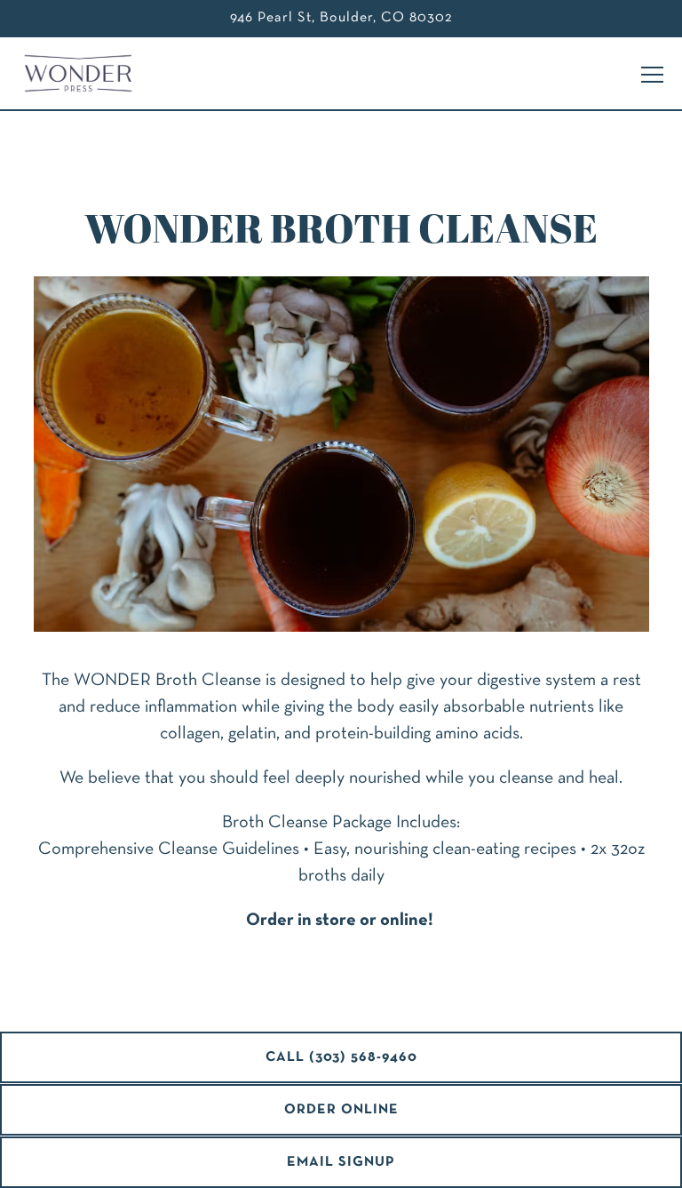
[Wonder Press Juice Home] (84, 73)
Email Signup (341, 1162)
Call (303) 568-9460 (341, 1057)
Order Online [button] (341, 1110)
